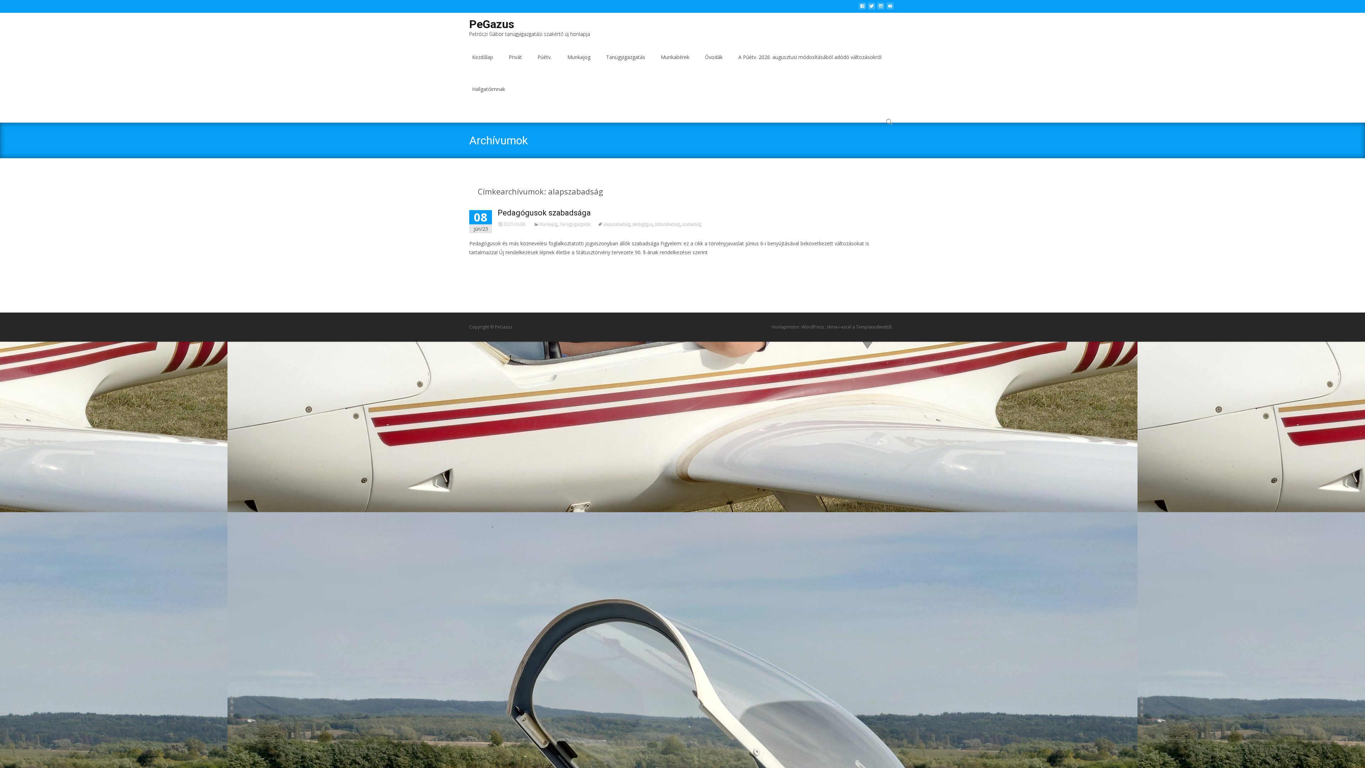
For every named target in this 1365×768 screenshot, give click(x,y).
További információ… (496, 265)
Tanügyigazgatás (625, 57)
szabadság (691, 224)
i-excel (845, 327)
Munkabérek (675, 57)
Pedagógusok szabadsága (544, 212)
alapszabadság (616, 224)
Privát (515, 57)
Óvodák (714, 57)
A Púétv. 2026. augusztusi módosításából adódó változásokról (810, 57)
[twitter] (871, 8)
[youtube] (890, 8)
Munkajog (578, 57)
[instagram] (880, 8)
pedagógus (642, 224)
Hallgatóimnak (488, 89)
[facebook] (862, 8)
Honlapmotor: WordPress (798, 327)
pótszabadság (667, 224)
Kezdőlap (482, 57)
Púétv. (544, 57)
